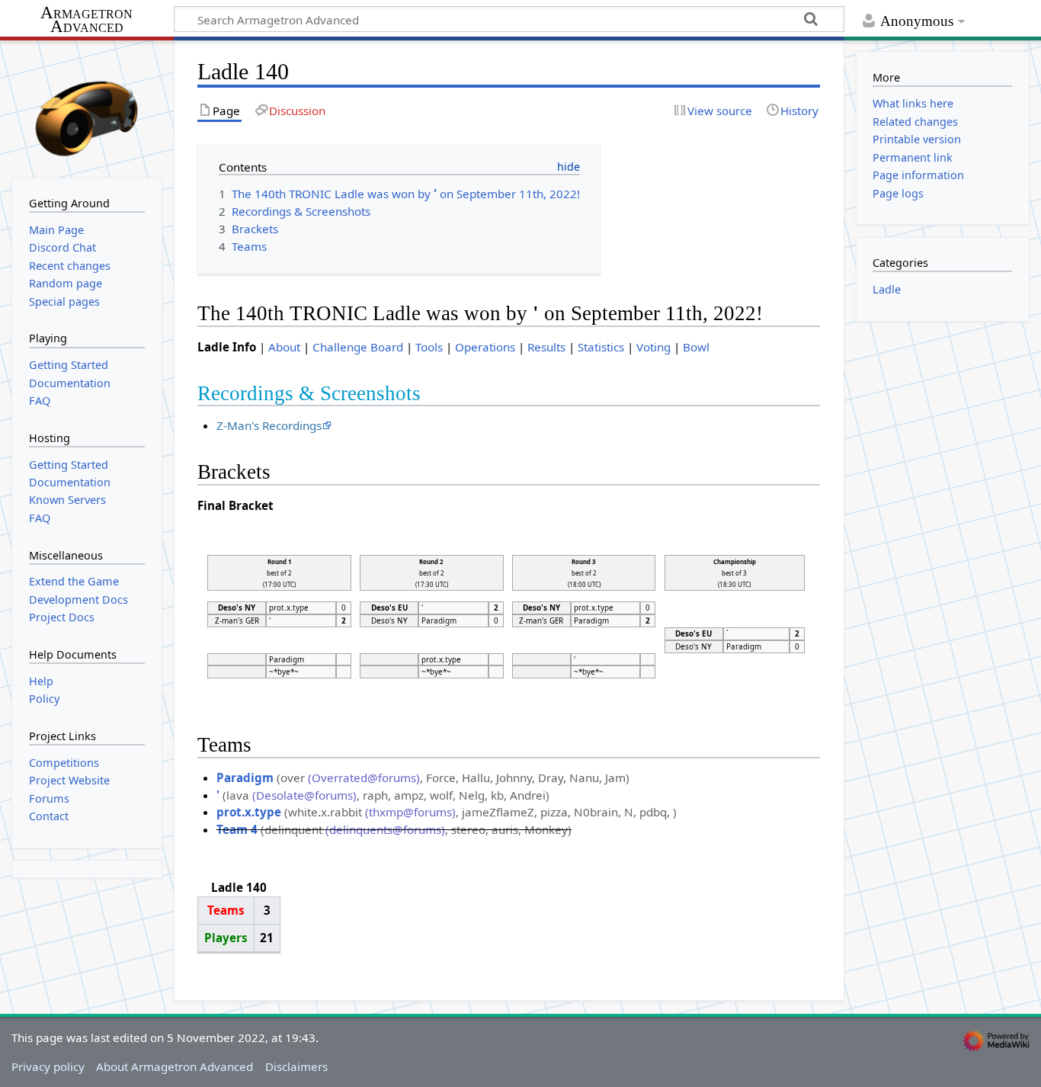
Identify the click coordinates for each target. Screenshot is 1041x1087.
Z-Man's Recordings (269, 425)
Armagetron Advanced (86, 20)
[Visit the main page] (86, 107)
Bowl (696, 346)
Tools (429, 346)
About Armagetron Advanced (174, 1066)
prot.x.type (248, 811)
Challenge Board (357, 346)
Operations (485, 346)
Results (546, 346)
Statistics (601, 346)
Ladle (887, 289)
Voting (653, 346)
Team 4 (237, 829)
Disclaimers (296, 1066)
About (284, 346)
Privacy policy (48, 1066)
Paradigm (245, 777)
